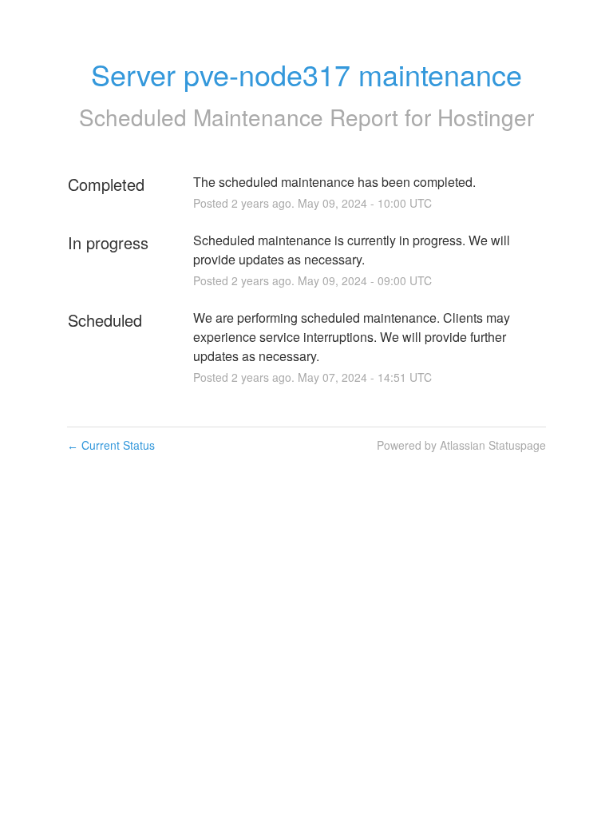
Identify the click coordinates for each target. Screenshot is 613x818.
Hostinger (485, 117)
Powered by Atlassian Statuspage (461, 445)
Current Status (111, 445)
